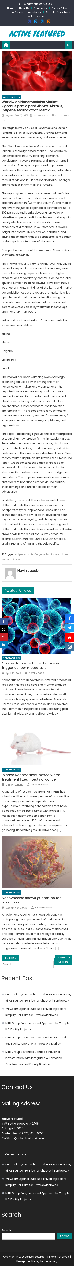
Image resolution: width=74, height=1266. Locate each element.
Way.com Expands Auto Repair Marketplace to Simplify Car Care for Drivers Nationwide (35, 1012)
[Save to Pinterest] (4, 637)
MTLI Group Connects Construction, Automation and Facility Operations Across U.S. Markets (37, 1041)
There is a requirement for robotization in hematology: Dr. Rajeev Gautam (65, 958)
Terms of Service (13, 12)
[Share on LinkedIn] (4, 644)
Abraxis (28, 554)
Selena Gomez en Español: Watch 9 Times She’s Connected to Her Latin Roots (13, 958)
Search (6, 1230)
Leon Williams (39, 784)
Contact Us (40, 8)
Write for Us (34, 12)
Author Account (37, 16)
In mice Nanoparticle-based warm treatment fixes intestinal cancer (31, 777)
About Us (24, 8)
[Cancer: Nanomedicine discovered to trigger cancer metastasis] (37, 626)
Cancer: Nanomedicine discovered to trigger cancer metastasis (33, 665)
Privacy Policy (59, 8)
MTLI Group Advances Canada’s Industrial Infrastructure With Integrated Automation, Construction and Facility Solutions (34, 1058)
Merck (66, 554)
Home (10, 8)
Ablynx (19, 554)
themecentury (48, 1261)
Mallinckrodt (53, 554)
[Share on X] (4, 629)
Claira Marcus (43, 907)
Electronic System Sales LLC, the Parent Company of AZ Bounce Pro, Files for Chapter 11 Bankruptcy (38, 998)
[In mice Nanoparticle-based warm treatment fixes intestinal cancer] (37, 742)
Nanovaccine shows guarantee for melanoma (31, 900)
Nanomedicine (11, 97)
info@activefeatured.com (26, 1138)
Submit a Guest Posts (58, 12)
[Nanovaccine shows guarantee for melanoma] (37, 862)
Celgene (39, 554)
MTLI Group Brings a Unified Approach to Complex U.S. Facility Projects (38, 1026)
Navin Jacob (41, 115)
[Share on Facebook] (4, 621)
